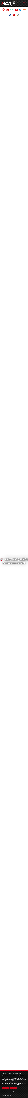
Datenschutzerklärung (6, 1095)
